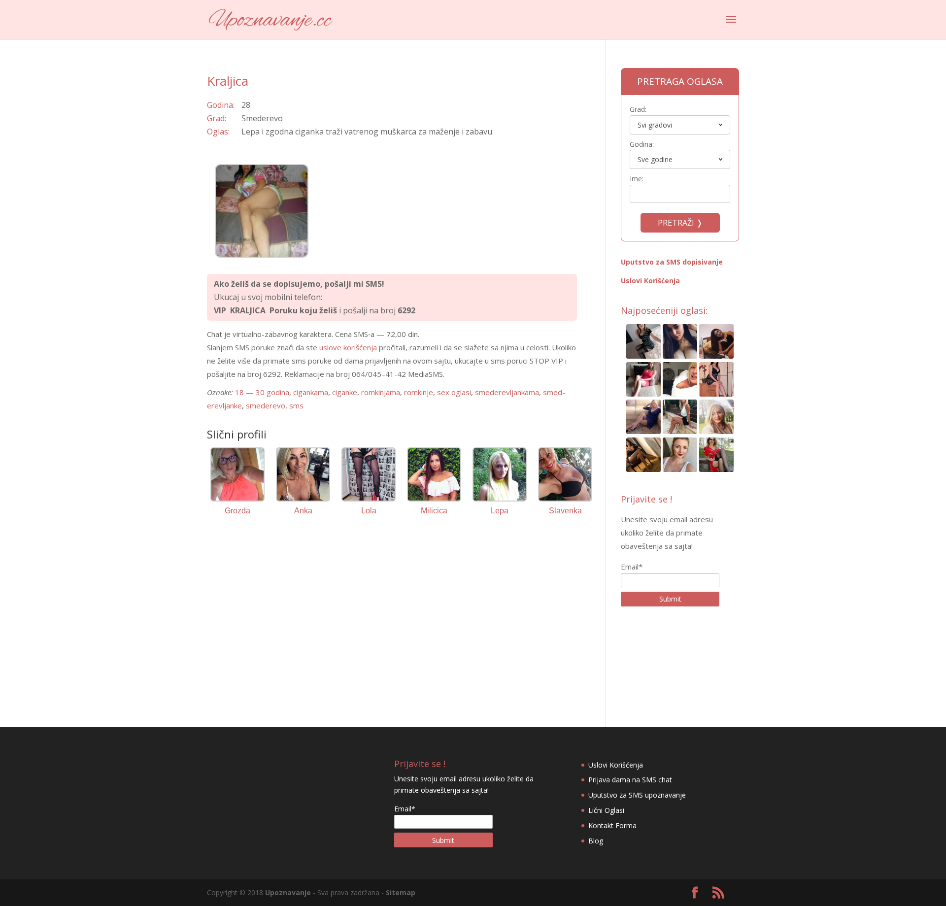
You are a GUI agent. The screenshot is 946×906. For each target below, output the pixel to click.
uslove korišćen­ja (348, 347)
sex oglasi (454, 392)
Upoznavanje (288, 892)
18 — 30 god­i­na (262, 392)
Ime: (636, 178)
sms (296, 405)
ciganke (344, 392)
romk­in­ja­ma (380, 392)
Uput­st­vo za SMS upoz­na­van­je (637, 795)
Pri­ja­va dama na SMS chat (630, 779)
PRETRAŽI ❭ (680, 222)
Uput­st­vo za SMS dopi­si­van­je (672, 262)
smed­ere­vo (265, 405)
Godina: (642, 144)
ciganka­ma (310, 392)
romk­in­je (418, 392)
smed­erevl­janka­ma (507, 392)
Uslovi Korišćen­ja (650, 280)
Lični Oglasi (606, 810)
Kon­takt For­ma (612, 825)
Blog (595, 840)
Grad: (638, 109)
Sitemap (400, 892)
